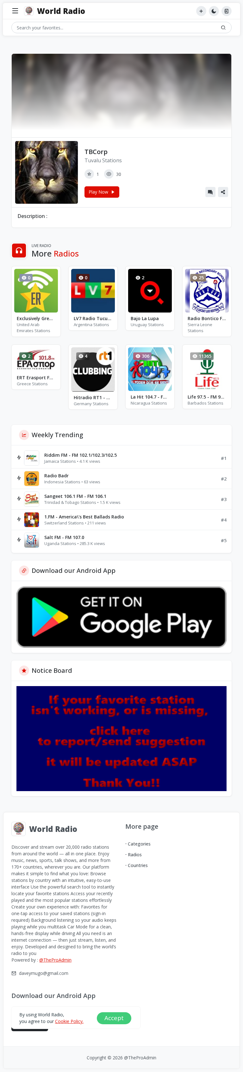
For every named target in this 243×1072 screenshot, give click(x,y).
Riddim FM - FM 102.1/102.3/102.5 (80, 455)
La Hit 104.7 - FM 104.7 (150, 397)
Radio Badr (56, 476)
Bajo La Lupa (145, 318)
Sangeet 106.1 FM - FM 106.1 (75, 496)
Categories (139, 844)
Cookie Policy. (69, 1021)
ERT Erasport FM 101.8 (36, 378)
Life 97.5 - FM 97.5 (207, 397)
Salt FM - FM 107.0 (64, 537)
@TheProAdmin (55, 960)
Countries (138, 865)
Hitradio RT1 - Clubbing (93, 397)
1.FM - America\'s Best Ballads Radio (84, 517)
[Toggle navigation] (15, 11)
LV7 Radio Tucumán (93, 318)
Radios (135, 855)
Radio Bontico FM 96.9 (207, 318)
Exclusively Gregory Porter (36, 318)
